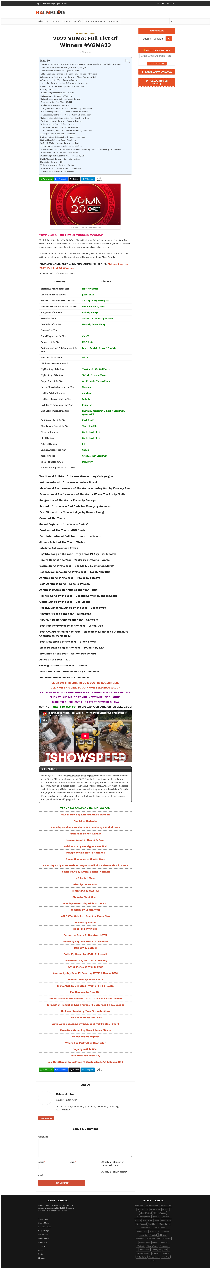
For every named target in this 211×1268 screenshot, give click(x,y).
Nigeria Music (43, 1223)
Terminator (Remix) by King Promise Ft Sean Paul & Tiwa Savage (85, 1004)
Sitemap (64, 1210)
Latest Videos (43, 1238)
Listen (65, 21)
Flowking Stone (144, 1216)
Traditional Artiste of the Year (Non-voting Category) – (65, 67)
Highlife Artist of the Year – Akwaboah (59, 140)
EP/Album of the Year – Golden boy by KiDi (61, 159)
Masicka (144, 1235)
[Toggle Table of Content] (126, 61)
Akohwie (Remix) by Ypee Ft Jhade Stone (85, 1011)
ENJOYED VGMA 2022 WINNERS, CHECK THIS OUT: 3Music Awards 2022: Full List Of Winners (81, 64)
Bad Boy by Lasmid (85, 947)
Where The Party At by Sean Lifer (85, 1042)
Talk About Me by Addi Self (85, 1017)
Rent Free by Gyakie (85, 928)
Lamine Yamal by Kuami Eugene (85, 840)
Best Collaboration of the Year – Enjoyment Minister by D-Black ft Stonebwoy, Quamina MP (82, 149)
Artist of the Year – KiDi (53, 162)
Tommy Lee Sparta (159, 1249)
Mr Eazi (163, 1235)
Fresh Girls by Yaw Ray (85, 890)
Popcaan (167, 1238)
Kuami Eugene (165, 1224)
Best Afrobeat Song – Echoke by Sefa (58, 124)
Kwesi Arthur (143, 1231)
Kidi (157, 1220)
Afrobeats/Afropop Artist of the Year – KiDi (61, 127)
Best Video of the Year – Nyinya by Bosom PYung (63, 86)
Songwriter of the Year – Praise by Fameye (60, 80)
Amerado (139, 1205)
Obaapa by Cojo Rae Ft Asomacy (85, 852)
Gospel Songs (43, 1230)
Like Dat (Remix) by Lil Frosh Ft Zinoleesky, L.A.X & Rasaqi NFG (85, 1061)
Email (73, 1161)
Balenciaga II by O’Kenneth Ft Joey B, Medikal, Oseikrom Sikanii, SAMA (85, 865)
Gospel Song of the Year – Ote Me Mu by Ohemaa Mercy (67, 115)
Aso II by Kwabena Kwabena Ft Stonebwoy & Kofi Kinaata (85, 827)
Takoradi (42, 21)
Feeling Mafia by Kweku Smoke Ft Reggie (85, 871)
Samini (164, 1242)
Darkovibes (155, 1209)
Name (41, 1161)
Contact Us (42, 1250)
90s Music (113, 21)
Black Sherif (166, 1205)
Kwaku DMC (146, 1227)
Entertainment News (94, 21)
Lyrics (58, 4)
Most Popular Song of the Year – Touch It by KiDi (64, 156)
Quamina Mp (145, 1242)
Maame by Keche (85, 922)
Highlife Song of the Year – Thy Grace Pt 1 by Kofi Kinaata (67, 108)
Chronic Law (143, 1209)
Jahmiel (156, 1216)
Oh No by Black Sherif (85, 897)
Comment (43, 1136)
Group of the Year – (50, 89)
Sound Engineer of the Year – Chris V (58, 92)
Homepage (42, 1242)
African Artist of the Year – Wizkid (57, 102)
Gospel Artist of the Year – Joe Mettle (59, 133)
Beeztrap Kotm (152, 1205)
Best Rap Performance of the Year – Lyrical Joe (62, 146)
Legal (38, 4)
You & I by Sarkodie (85, 820)
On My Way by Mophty (85, 1036)
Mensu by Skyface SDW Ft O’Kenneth (85, 941)
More (64, 4)
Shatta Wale (152, 1246)
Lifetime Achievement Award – (56, 105)
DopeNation (146, 1213)
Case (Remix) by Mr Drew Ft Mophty (85, 960)
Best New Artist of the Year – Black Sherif (60, 152)
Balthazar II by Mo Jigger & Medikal (85, 846)
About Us (42, 1246)
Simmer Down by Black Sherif (85, 979)
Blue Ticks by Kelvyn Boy (85, 1055)
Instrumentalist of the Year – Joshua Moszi (60, 70)
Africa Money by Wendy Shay (85, 966)
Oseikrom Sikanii (154, 1238)
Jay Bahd (165, 1216)
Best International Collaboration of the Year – (62, 99)
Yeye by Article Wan (85, 1049)
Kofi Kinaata (141, 1224)
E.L (155, 1213)
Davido (166, 1209)
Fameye (163, 1213)
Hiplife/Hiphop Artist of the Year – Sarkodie (61, 143)
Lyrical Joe (155, 1231)
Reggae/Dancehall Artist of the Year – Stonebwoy (64, 137)
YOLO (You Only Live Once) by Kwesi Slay (85, 916)
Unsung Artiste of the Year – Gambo (58, 165)
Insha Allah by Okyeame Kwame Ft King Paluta (85, 985)
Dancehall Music (44, 1227)
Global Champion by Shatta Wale (85, 859)
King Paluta (166, 1220)
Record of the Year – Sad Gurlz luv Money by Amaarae (65, 83)
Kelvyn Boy (148, 1220)
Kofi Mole (152, 1224)
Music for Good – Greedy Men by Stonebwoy (62, 168)
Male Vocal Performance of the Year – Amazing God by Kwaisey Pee (70, 74)
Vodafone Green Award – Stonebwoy (58, 171)
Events (55, 21)
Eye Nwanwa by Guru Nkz (85, 992)
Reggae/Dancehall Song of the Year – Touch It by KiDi (66, 118)
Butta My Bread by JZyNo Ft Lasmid (85, 954)
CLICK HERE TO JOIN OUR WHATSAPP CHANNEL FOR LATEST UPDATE (85, 692)
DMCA (40, 1254)
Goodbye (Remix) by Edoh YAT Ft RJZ (85, 903)
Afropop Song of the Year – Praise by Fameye (62, 121)
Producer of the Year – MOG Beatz (57, 96)
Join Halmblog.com (156, 63)
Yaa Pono (166, 1257)
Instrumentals (43, 1234)
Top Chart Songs (49, 4)
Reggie (155, 1242)
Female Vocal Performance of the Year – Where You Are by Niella (70, 77)
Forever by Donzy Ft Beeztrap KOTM (85, 935)
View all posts (46, 1118)
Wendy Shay (154, 1257)
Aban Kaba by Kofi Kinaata (85, 833)
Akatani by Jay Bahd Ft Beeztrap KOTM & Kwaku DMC (85, 973)
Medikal (154, 1235)
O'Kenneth (140, 1238)
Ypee (153, 1260)
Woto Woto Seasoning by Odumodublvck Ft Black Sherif (85, 1023)
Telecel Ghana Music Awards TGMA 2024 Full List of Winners (85, 998)
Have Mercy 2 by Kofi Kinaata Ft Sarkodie (85, 814)
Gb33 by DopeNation (85, 884)
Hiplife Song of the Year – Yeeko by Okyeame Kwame (65, 111)
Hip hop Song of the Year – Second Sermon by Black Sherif (67, 130)
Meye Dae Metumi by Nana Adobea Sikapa (85, 1030)
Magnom (165, 1231)
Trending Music (144, 1253)
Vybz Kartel (142, 1257)
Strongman (144, 1249)
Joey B (138, 1220)
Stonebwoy (165, 1246)
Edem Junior (86, 52)
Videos (166, 1253)
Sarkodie (141, 1246)
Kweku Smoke (159, 1227)
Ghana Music (43, 1219)
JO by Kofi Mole (85, 878)
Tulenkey (156, 1253)
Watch (77, 21)
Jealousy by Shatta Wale (85, 909)
